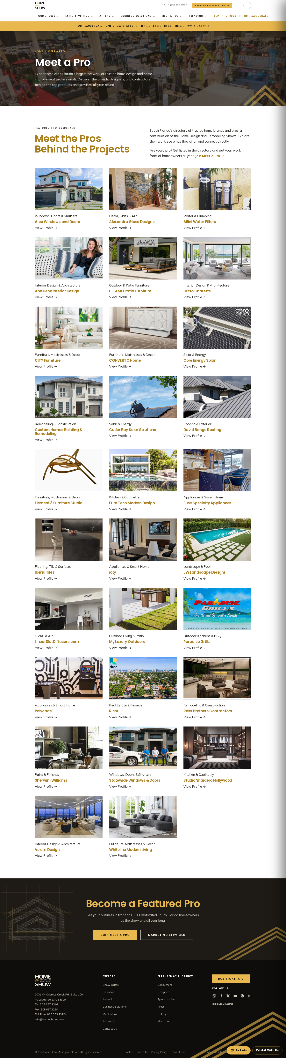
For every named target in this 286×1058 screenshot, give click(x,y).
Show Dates (111, 985)
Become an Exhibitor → (212, 5)
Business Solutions (136, 16)
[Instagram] (214, 996)
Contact (129, 1052)
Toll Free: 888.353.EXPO (50, 1014)
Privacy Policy (159, 1052)
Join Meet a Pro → (209, 156)
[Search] (238, 5)
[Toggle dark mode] (247, 5)
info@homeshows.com (50, 1019)
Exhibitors (109, 992)
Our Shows (46, 16)
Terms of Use (177, 1052)
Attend (105, 16)
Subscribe (142, 1052)
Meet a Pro (170, 16)
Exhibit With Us (77, 16)
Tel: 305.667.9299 (47, 1004)
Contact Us (110, 1028)
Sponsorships (166, 999)
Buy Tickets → (198, 25)
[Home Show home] (40, 5)
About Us (109, 1021)
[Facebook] (221, 996)
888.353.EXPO (222, 1004)
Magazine (164, 1021)
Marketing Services (166, 935)
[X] (228, 996)
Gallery (162, 1014)
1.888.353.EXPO (178, 5)
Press (161, 1006)
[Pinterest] (242, 996)
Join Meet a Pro (115, 935)
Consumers (165, 985)
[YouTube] (235, 996)
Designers (164, 992)
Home (39, 51)
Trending (196, 16)
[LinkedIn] (249, 996)
